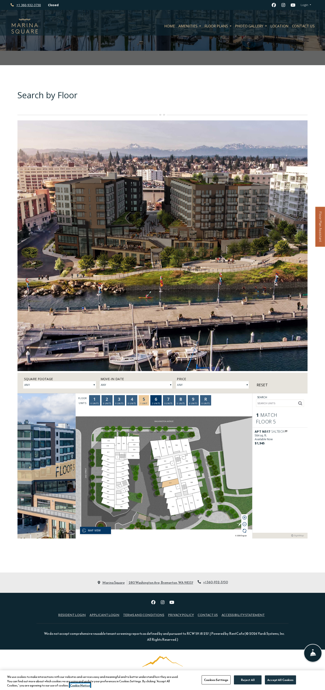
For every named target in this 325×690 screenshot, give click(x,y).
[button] (305, 5)
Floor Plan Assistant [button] (320, 229)
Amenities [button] (188, 26)
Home (169, 26)
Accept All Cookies (280, 680)
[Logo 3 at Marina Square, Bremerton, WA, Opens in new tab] (162, 669)
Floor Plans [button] (217, 26)
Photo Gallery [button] (249, 26)
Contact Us (303, 26)
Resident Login (72, 614)
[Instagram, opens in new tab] (283, 5)
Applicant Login (104, 614)
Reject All (248, 680)
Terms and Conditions (143, 614)
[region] (162, 680)
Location (279, 26)
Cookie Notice (80, 685)
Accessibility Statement (243, 614)
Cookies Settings (216, 680)
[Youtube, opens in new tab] (293, 5)
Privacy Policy (181, 614)
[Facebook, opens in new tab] (274, 5)
